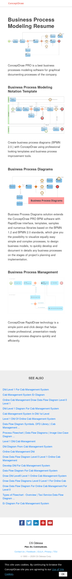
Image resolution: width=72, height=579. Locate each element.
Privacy (48, 551)
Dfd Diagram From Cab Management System (27, 446)
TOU (55, 551)
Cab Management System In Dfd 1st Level (26, 413)
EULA (40, 551)
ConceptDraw (16, 3)
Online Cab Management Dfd (18, 451)
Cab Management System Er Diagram (24, 394)
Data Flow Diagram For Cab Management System (30, 470)
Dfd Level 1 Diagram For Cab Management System (31, 408)
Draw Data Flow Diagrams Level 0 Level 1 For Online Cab (34, 480)
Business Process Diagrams (30, 169)
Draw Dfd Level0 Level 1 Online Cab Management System (35, 475)
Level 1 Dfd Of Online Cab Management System (29, 418)
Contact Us (20, 551)
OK (63, 574)
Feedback (30, 551)
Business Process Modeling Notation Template (30, 89)
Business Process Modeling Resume (31, 22)
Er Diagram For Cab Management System (26, 503)
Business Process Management (33, 271)
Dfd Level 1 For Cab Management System (26, 389)
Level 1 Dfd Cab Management (19, 441)
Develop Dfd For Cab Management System (26, 465)
